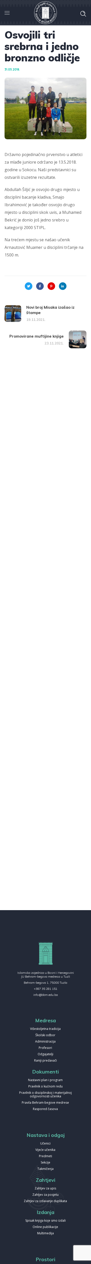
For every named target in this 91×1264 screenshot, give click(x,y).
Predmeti (45, 1156)
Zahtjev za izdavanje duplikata (45, 1201)
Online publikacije (45, 1227)
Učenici (45, 1144)
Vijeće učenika (45, 1150)
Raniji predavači (45, 1061)
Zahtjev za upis (45, 1188)
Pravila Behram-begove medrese (45, 1103)
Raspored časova (45, 1109)
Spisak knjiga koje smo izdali (45, 1221)
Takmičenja (45, 1169)
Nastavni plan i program (45, 1080)
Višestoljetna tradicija (45, 1029)
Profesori (45, 1048)
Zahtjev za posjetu (45, 1195)
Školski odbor (45, 1035)
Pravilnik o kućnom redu (45, 1086)
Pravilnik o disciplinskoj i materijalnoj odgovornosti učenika (45, 1094)
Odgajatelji (45, 1054)
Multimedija (45, 1233)
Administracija (45, 1042)
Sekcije (45, 1163)
